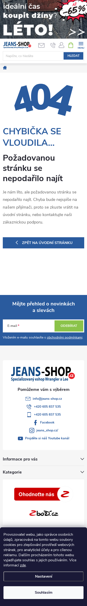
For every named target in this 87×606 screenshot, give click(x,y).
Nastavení (43, 576)
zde (23, 565)
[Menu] (81, 45)
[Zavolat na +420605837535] (53, 45)
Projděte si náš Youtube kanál (47, 438)
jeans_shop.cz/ (47, 430)
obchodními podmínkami (64, 337)
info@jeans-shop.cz (47, 398)
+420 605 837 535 (47, 406)
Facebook (47, 422)
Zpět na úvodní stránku (47, 242)
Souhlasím (43, 592)
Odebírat (69, 326)
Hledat (74, 56)
